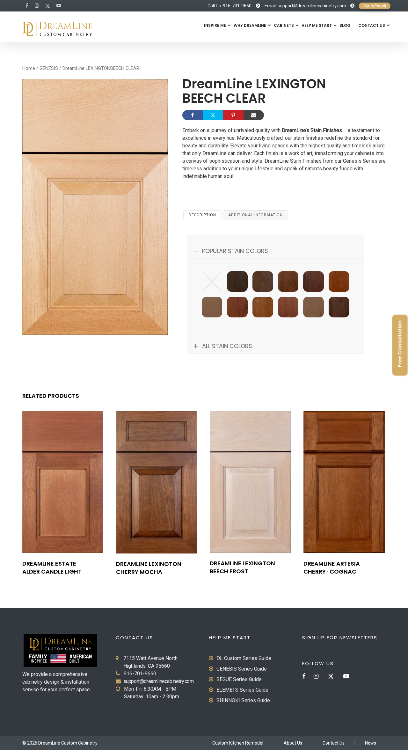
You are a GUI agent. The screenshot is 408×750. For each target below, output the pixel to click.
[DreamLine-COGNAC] (339, 281)
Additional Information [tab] (255, 215)
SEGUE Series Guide (239, 679)
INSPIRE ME (215, 25)
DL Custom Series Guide (243, 658)
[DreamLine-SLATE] (237, 281)
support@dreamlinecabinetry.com (158, 681)
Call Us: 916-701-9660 (229, 5)
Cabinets (284, 25)
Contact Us (371, 25)
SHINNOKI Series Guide (243, 700)
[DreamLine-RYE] (263, 307)
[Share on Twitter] (213, 115)
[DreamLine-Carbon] (263, 281)
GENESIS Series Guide (241, 669)
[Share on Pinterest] (233, 115)
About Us (293, 743)
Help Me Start (317, 25)
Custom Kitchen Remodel (237, 743)
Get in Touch (374, 6)
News (370, 743)
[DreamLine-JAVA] (339, 307)
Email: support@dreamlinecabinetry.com (305, 5)
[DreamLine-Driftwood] (313, 307)
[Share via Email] (254, 115)
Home (28, 68)
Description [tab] (202, 215)
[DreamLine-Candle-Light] (288, 307)
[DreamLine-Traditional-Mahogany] (313, 281)
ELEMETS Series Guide (242, 690)
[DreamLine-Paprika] (237, 307)
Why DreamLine (250, 25)
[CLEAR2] (212, 281)
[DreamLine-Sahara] (212, 307)
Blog (345, 25)
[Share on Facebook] (192, 115)
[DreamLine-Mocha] (288, 281)
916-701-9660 (140, 674)
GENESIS (49, 68)
